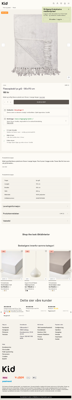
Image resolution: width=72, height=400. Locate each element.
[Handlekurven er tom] (65, 3)
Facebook (5, 327)
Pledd (14, 7)
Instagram (5, 330)
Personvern (6, 354)
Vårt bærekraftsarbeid (45, 327)
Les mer (42, 97)
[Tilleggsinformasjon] (9, 287)
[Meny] (68, 3)
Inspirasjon (58, 337)
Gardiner (58, 330)
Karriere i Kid (42, 332)
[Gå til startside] (5, 3)
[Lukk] (69, 9)
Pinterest (5, 332)
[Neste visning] (68, 45)
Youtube (5, 334)
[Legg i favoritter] (68, 77)
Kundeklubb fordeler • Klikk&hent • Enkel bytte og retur (36, 397)
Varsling (40, 339)
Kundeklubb (41, 330)
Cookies (5, 356)
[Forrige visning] (3, 45)
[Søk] (54, 3)
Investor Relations (43, 334)
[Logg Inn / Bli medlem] (57, 3)
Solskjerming (59, 327)
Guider (57, 339)
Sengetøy (58, 332)
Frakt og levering (7, 352)
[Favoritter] (61, 3)
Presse (40, 337)
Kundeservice (6, 347)
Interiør (57, 334)
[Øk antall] (10, 102)
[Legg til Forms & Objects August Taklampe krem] (46, 279)
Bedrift (4, 359)
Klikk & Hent (41, 102)
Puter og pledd (6, 7)
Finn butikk (5, 349)
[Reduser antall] (4, 102)
